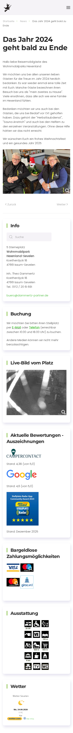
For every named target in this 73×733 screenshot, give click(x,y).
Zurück (11, 204)
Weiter (61, 204)
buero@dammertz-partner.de (27, 295)
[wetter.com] (14, 719)
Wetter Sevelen (21, 696)
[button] (68, 7)
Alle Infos (30, 718)
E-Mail (16, 327)
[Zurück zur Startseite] (7, 7)
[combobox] (29, 237)
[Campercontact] (24, 453)
